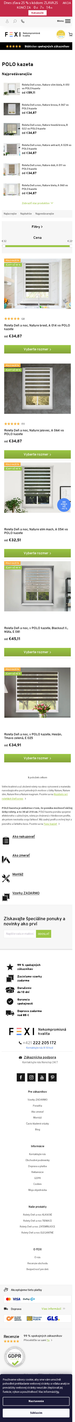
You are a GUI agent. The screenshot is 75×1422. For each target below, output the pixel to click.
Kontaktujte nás (36, 1148)
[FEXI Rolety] (36, 1025)
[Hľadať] (15, 21)
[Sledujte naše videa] (41, 1071)
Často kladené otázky (36, 1117)
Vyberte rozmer (34, 347)
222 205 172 (43, 1037)
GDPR (36, 1171)
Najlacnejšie (10, 213)
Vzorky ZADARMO (36, 1093)
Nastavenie (36, 1401)
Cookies (36, 1177)
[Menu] (61, 21)
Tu (48, 1333)
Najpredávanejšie (44, 213)
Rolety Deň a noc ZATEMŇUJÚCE (36, 1220)
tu (57, 1392)
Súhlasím (36, 1413)
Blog (36, 1123)
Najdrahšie (26, 213)
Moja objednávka (36, 1183)
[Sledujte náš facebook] (20, 1071)
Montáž (36, 1111)
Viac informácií (48, 1302)
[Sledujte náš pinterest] (52, 1071)
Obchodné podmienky (36, 1154)
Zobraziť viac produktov (34, 203)
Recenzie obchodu (36, 1257)
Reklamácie (36, 1166)
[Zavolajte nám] (22, 21)
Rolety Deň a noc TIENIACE (36, 1214)
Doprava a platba (36, 1159)
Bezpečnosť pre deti (36, 1263)
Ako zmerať (36, 1105)
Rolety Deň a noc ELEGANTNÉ (36, 1226)
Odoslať (43, 927)
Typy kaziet (11, 817)
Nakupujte (36, 12)
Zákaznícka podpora (39, 1051)
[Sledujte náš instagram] (31, 1071)
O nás (36, 1251)
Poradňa (36, 1099)
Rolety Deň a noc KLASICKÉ (36, 1208)
